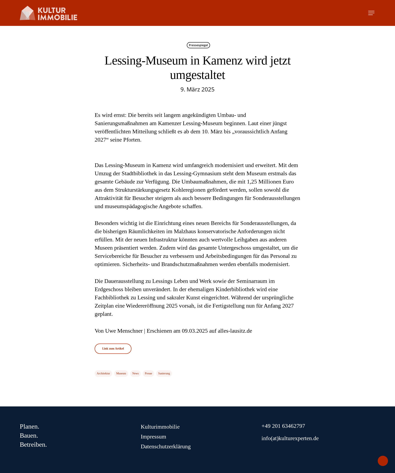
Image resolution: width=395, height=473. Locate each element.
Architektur (103, 373)
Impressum (153, 436)
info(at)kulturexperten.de (290, 438)
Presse (148, 373)
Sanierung (164, 373)
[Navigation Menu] (371, 13)
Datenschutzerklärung (166, 446)
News (135, 373)
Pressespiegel (198, 45)
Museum (121, 373)
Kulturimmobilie (160, 426)
